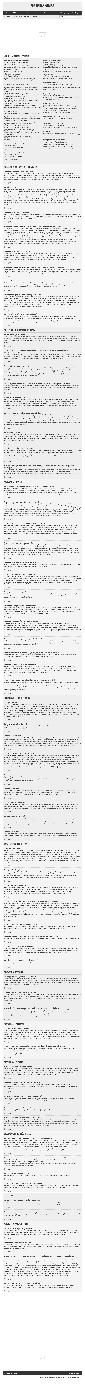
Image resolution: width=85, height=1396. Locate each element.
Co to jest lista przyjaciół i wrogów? (54, 95)
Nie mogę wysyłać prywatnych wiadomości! (57, 84)
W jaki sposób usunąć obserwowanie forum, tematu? (60, 127)
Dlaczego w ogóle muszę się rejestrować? (17, 62)
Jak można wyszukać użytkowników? (55, 110)
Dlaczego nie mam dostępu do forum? (16, 125)
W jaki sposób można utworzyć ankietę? (17, 120)
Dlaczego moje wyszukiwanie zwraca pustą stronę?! (60, 109)
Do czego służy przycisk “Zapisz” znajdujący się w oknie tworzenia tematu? (21, 133)
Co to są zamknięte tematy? (13, 158)
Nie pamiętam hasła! (11, 76)
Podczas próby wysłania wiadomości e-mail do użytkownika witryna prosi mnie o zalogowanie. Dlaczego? (22, 106)
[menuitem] (14, 13)
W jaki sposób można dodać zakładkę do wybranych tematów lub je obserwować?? (60, 122)
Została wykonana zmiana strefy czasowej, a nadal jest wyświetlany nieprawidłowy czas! (22, 95)
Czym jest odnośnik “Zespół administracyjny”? (58, 78)
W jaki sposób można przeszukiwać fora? (56, 105)
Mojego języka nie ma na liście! (14, 98)
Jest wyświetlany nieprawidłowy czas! (16, 93)
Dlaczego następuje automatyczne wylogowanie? (20, 78)
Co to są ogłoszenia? (11, 154)
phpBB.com (71, 405)
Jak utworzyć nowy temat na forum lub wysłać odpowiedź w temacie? (22, 114)
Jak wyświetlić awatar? (11, 102)
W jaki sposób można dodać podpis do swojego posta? (22, 118)
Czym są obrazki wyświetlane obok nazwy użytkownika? (22, 100)
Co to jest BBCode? (10, 146)
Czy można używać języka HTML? (14, 147)
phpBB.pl (50, 405)
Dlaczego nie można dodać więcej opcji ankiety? (20, 122)
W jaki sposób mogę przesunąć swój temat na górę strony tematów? (23, 139)
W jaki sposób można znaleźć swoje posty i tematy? (60, 112)
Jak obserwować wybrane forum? (54, 125)
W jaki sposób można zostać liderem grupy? (57, 71)
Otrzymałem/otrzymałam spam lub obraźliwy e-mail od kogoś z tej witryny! (61, 88)
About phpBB (60, 1234)
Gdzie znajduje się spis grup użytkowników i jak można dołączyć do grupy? (60, 68)
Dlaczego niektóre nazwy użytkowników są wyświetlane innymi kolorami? (60, 74)
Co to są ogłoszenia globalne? (14, 153)
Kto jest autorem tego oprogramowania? (56, 141)
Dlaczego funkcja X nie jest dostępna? (55, 143)
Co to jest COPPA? (9, 64)
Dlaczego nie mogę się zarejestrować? (16, 66)
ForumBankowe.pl (43, 6)
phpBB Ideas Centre (35, 1246)
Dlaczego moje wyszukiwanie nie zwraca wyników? (59, 107)
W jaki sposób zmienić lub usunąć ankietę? (18, 124)
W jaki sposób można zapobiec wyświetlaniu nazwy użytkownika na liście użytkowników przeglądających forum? (21, 89)
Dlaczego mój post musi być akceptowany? (18, 136)
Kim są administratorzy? (51, 62)
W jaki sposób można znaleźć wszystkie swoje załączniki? (61, 135)
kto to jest (30, 1262)
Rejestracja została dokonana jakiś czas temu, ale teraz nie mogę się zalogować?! (22, 74)
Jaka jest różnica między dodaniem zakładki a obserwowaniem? (58, 119)
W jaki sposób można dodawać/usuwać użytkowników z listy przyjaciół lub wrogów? (61, 98)
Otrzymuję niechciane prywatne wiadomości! (57, 86)
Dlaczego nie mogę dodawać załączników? (18, 127)
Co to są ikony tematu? (11, 160)
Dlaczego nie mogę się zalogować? (15, 71)
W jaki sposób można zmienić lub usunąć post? (19, 117)
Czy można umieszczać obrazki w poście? (17, 151)
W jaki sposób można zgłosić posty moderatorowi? (20, 131)
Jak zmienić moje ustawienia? (13, 86)
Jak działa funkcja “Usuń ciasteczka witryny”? (18, 80)
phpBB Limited (65, 1231)
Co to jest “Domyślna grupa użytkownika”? (56, 76)
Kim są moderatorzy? (50, 64)
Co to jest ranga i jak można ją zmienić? (17, 104)
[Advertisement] (42, 1320)
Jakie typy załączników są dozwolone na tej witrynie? (60, 133)
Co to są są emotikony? (11, 149)
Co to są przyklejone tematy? (13, 156)
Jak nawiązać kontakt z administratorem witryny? (59, 148)
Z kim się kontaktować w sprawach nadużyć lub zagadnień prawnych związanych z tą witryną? (58, 145)
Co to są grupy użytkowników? (53, 66)
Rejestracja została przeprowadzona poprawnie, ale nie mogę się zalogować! (21, 68)
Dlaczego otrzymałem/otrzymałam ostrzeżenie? (19, 129)
